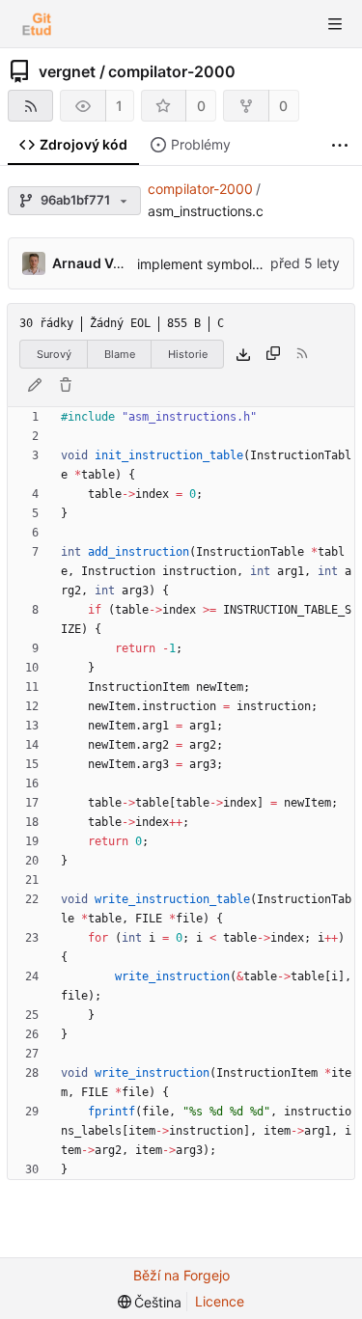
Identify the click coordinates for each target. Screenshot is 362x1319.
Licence (219, 1301)
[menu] (150, 1302)
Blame (119, 354)
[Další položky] (339, 145)
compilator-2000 (172, 71)
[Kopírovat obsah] (273, 354)
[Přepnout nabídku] (335, 24)
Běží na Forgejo (181, 1275)
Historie (188, 354)
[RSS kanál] (30, 106)
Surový (54, 354)
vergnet (67, 71)
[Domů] (37, 24)
